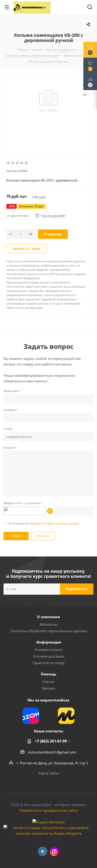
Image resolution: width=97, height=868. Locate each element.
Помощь (48, 674)
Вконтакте (42, 851)
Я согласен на (44, 523)
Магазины (48, 624)
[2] (13, 163)
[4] (22, 163)
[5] (26, 163)
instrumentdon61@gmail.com (52, 752)
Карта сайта (49, 773)
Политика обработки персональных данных (48, 630)
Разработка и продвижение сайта (48, 810)
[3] (17, 163)
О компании (48, 616)
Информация (48, 642)
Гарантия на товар (48, 662)
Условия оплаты (49, 649)
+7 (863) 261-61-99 (51, 741)
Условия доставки (48, 656)
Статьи (48, 681)
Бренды (48, 688)
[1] (8, 163)
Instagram (54, 851)
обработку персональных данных (54, 523)
